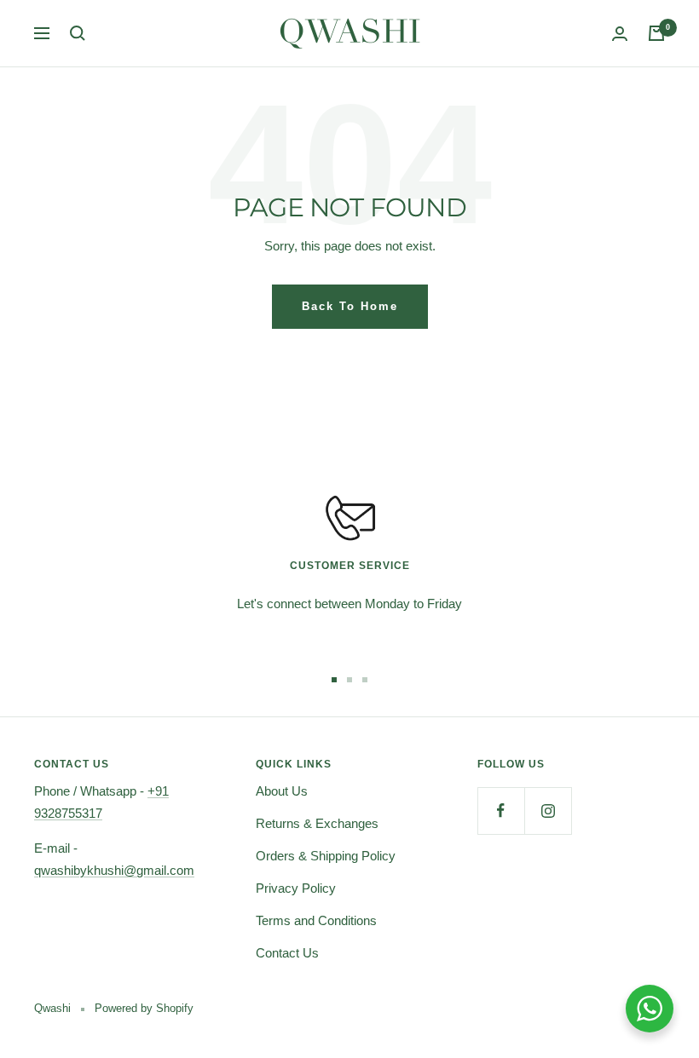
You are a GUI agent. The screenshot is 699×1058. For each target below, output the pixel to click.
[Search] (77, 33)
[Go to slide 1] (334, 679)
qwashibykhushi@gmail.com (114, 870)
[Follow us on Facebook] (500, 810)
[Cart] (656, 33)
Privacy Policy (296, 888)
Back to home (350, 306)
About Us (282, 791)
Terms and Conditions (316, 920)
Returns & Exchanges (317, 823)
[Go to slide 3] (364, 679)
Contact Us (287, 953)
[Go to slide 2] (349, 679)
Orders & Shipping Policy (326, 855)
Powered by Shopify (144, 1008)
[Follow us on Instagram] (547, 810)
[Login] (619, 33)
